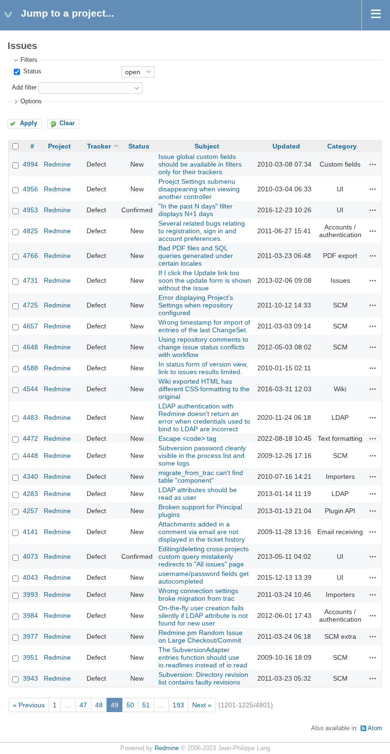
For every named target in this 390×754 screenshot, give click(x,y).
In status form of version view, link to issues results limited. (203, 368)
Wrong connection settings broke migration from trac (198, 594)
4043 (30, 577)
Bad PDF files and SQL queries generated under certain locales (195, 255)
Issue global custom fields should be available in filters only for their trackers (200, 164)
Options (31, 101)
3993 (30, 594)
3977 (30, 636)
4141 (30, 532)
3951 (30, 657)
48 (99, 705)
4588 (30, 368)
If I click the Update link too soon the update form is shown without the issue (204, 280)
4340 (30, 476)
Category (342, 146)
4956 (30, 189)
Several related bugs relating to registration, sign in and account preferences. (201, 230)
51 (146, 705)
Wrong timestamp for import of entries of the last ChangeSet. (204, 326)
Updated (286, 146)
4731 (30, 280)
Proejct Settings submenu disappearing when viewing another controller (199, 189)
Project (59, 146)
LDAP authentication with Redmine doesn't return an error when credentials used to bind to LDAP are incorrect (204, 417)
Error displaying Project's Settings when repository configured (195, 305)
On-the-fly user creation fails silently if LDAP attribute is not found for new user (203, 615)
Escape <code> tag (187, 438)
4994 (30, 164)
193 (178, 705)
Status (31, 71)
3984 (30, 615)
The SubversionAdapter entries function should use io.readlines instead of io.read (202, 657)
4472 (30, 438)
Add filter (24, 87)
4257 (30, 511)
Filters (29, 60)
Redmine (57, 164)
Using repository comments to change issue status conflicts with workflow (203, 347)
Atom (375, 728)
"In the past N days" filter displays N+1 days (195, 210)
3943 (30, 678)
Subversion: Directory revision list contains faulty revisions (203, 678)
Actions (373, 164)
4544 (30, 389)
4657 (30, 326)
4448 (30, 455)
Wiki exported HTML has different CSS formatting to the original (204, 388)
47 (83, 705)
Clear (67, 123)
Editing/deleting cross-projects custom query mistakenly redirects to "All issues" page (203, 556)
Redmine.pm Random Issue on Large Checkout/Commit (200, 636)
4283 (30, 493)
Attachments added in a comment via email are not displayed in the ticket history (201, 531)
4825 (30, 231)
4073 (30, 556)
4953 (30, 210)
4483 (30, 417)
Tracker (99, 146)
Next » (202, 705)
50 (130, 705)
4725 (30, 305)
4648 (30, 347)
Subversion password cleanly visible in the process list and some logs (202, 455)
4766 (30, 255)
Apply (28, 123)
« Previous (29, 705)
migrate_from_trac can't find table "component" (200, 476)
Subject (207, 146)
